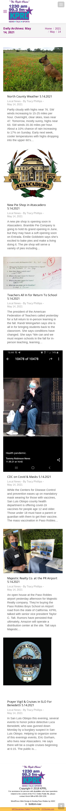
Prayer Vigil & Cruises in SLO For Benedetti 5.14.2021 (29, 703)
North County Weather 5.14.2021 (29, 96)
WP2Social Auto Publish (21, 809)
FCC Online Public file (40, 794)
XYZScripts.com (47, 809)
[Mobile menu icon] (61, 4)
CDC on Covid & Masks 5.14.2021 (29, 477)
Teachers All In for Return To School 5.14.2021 (32, 296)
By (32, 101)
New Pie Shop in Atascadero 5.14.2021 (26, 206)
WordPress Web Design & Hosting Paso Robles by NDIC (33, 801)
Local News (14, 101)
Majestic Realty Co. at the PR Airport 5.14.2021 (32, 580)
